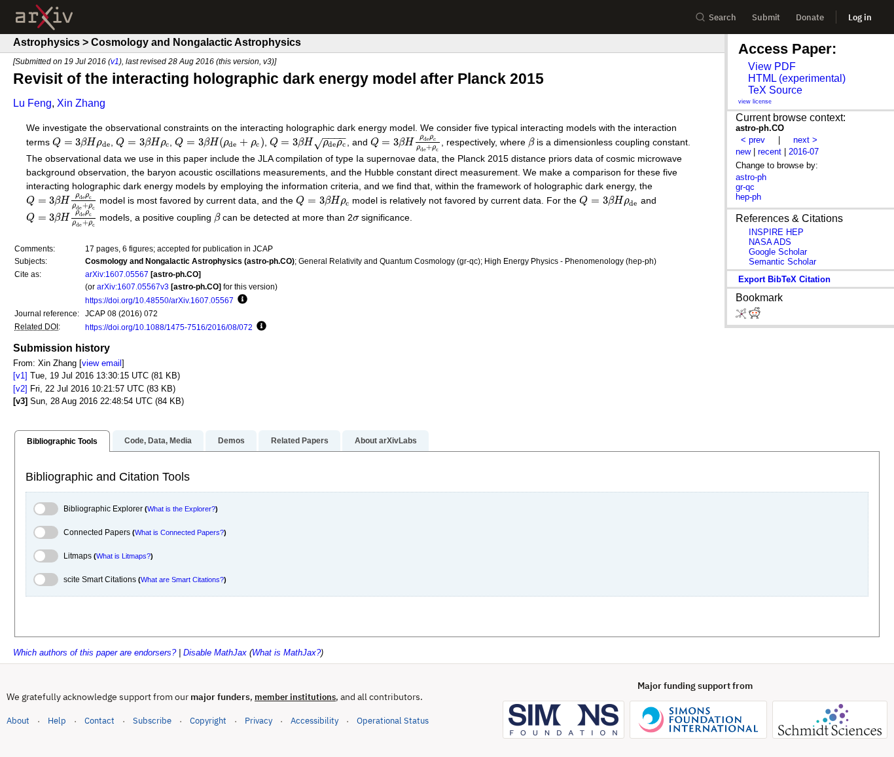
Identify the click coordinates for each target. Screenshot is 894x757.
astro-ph (751, 177)
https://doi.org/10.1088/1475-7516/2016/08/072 (169, 327)
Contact (99, 720)
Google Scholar (778, 252)
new (743, 152)
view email (102, 363)
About (18, 720)
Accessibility (314, 720)
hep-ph (748, 197)
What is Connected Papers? (179, 532)
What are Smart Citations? (182, 579)
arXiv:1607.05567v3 (133, 286)
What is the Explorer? (181, 509)
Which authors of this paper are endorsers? (94, 652)
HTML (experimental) (797, 78)
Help (57, 720)
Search (722, 17)
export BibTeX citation (784, 279)
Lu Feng (32, 103)
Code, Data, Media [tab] (158, 440)
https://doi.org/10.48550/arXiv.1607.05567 (159, 300)
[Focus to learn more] (240, 300)
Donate (810, 17)
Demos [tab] (231, 440)
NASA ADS (770, 242)
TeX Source (775, 90)
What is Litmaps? (123, 556)
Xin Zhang (81, 103)
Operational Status (393, 720)
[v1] (20, 375)
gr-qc (745, 187)
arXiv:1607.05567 (117, 274)
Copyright (208, 720)
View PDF (772, 66)
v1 (115, 61)
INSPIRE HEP (776, 232)
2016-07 (804, 152)
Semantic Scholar (782, 262)
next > (805, 140)
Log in (860, 17)
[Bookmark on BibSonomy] (742, 316)
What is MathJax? (286, 652)
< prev (753, 140)
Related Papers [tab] (300, 440)
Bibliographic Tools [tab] (62, 441)
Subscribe (152, 720)
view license (755, 101)
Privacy (258, 720)
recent (769, 152)
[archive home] (44, 17)
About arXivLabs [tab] (386, 440)
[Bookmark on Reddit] (754, 316)
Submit (766, 17)
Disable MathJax (215, 652)
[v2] (20, 389)
